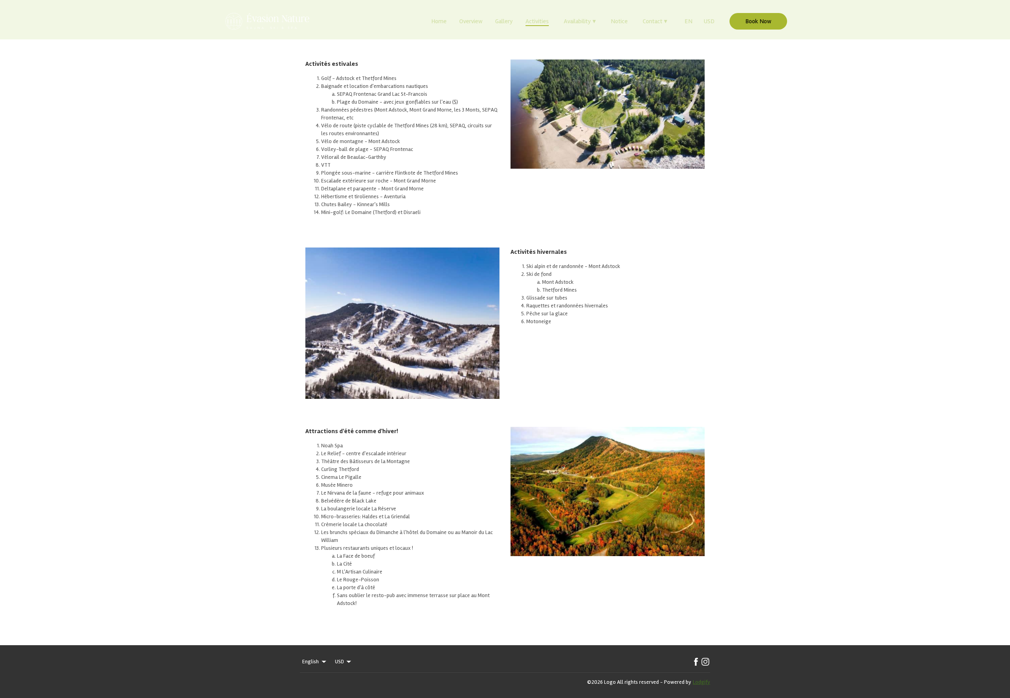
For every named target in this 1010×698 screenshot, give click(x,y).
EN (688, 21)
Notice (619, 21)
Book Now (758, 21)
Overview (471, 21)
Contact (655, 21)
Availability (580, 21)
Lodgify (701, 682)
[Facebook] (696, 661)
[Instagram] (705, 661)
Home (439, 21)
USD (708, 21)
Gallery (504, 21)
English (310, 661)
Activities (537, 21)
